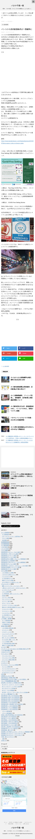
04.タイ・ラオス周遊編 (8, 690)
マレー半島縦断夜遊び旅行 (9, 681)
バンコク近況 (5, 549)
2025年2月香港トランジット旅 (10, 567)
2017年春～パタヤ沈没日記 (9, 720)
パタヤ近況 (4, 547)
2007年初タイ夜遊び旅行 (8, 677)
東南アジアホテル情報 (7, 580)
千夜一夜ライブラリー (7, 737)
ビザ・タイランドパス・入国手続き (11, 536)
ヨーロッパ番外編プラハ (8, 694)
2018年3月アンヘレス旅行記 (9, 728)
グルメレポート (5, 584)
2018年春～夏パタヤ (7, 730)
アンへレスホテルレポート (9, 668)
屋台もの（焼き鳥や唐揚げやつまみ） (11, 607)
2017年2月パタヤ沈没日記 (9, 716)
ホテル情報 (4, 570)
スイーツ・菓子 (6, 601)
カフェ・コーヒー (6, 603)
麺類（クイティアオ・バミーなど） (11, 586)
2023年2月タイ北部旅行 (8, 560)
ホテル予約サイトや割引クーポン (10, 582)
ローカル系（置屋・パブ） (9, 639)
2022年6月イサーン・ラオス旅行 (11, 552)
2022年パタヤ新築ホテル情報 (15, 822)
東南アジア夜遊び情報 (7, 645)
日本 (2, 674)
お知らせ (3, 740)
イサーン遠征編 (6, 711)
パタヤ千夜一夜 (17, 6)
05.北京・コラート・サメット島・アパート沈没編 (15, 692)
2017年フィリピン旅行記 (8, 718)
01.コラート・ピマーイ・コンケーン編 (12, 684)
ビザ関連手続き (6, 624)
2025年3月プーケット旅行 (9, 569)
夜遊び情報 (4, 626)
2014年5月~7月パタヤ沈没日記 (10, 695)
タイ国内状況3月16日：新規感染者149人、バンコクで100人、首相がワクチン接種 (22, 409)
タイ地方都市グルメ (7, 615)
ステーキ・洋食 (6, 597)
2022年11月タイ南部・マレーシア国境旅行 (13, 559)
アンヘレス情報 (6, 666)
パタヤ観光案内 (5, 650)
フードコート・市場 (7, 611)
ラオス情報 (4, 550)
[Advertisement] (17, 71)
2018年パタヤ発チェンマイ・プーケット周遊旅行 (15, 731)
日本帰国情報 (5, 543)
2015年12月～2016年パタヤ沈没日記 (12, 704)
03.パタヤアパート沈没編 (8, 688)
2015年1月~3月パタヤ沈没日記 (10, 699)
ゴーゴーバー (5, 630)
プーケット (4, 661)
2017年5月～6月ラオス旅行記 (10, 721)
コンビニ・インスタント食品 (9, 605)
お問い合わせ (26, 823)
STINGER (17, 835)
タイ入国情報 (5, 532)
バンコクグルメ (6, 613)
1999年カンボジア (6, 676)
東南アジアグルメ (6, 617)
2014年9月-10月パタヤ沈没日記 (10, 697)
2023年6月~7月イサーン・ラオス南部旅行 (13, 562)
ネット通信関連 (6, 620)
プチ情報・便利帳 (6, 618)
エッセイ (3, 647)
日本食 (3, 595)
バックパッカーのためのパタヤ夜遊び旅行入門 (15, 649)
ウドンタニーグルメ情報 (8, 657)
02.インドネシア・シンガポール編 (11, 686)
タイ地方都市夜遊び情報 (8, 643)
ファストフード (6, 609)
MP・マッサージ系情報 (8, 637)
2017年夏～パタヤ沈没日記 (9, 723)
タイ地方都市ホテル (7, 578)
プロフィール (18, 823)
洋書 (3, 738)
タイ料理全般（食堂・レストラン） (11, 593)
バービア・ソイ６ (6, 632)
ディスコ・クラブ (6, 635)
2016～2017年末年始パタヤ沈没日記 (12, 715)
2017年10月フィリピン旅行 (9, 725)
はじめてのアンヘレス (7, 672)
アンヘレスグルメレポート (9, 670)
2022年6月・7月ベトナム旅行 (10, 554)
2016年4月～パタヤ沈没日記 (9, 706)
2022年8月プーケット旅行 (9, 555)
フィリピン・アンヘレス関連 (9, 665)
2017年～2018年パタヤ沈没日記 (10, 726)
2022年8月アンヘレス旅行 (9, 557)
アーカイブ (4, 746)
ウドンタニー (5, 654)
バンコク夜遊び (6, 641)
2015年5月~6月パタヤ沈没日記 (10, 701)
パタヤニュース (5, 652)
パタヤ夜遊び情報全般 (7, 628)
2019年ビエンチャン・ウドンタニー (11, 735)
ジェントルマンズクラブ (8, 634)
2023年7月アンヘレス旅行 (9, 564)
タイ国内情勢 (6, 366)
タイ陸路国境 (5, 534)
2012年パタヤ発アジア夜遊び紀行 (11, 682)
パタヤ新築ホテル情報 (7, 572)
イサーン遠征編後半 (7, 713)
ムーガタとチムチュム (7, 590)
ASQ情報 (4, 540)
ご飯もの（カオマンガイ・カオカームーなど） (14, 588)
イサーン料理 (5, 591)
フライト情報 (5, 538)
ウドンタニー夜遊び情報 (8, 659)
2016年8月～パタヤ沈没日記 (9, 709)
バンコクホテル (6, 576)
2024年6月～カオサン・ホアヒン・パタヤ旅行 (14, 565)
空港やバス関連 (6, 622)
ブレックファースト (7, 599)
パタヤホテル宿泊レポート (9, 574)
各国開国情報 (5, 542)
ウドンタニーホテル (7, 656)
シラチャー (4, 663)
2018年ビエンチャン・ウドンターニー (12, 733)
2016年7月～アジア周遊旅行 (9, 707)
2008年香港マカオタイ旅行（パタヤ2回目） (14, 679)
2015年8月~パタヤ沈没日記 (9, 702)
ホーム (5, 822)
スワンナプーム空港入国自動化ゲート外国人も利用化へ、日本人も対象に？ (22, 476)
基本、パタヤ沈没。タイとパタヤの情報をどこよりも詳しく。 (17, 831)
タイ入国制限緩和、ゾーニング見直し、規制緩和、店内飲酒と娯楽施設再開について (22, 398)
